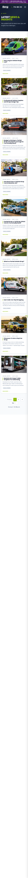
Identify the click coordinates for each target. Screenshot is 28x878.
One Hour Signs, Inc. (16, 1)
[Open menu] (25, 7)
